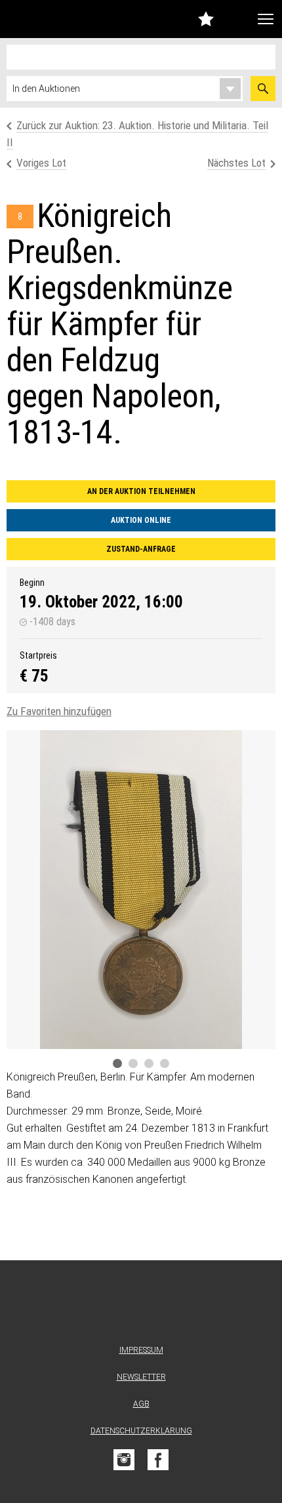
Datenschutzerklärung (141, 1430)
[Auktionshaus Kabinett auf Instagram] (123, 1459)
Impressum (141, 1350)
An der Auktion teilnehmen (141, 491)
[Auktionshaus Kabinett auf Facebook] (158, 1459)
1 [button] (117, 1063)
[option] (141, 889)
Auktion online (141, 520)
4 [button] (164, 1063)
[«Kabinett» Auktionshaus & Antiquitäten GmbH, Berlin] (42, 19)
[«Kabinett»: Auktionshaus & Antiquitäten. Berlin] (141, 1305)
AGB (141, 1404)
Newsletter (141, 1377)
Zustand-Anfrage (141, 549)
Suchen (263, 88)
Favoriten (206, 18)
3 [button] (148, 1063)
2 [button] (133, 1063)
